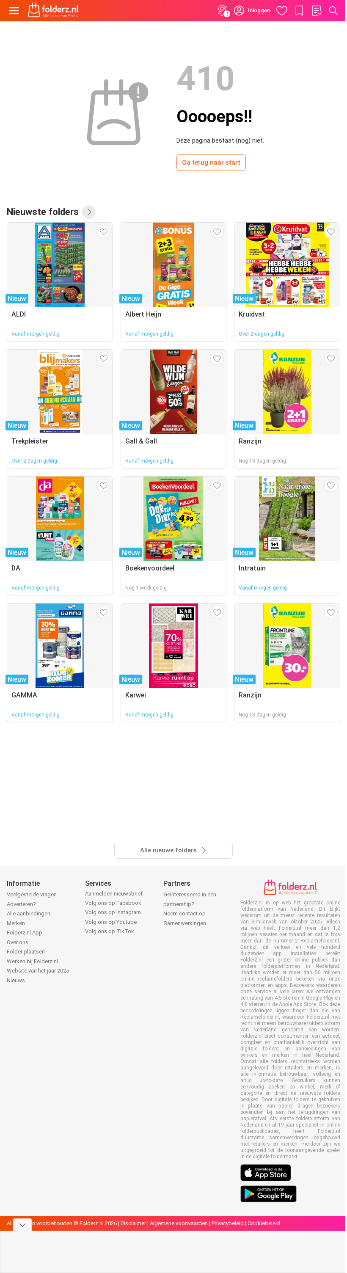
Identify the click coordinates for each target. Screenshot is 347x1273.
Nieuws (16, 980)
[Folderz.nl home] (53, 11)
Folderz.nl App (24, 932)
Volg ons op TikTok (109, 931)
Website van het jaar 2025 (38, 970)
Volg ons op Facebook (113, 903)
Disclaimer (133, 1223)
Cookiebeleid (264, 1223)
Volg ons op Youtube (111, 922)
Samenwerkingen (184, 923)
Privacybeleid (228, 1223)
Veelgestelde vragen (32, 894)
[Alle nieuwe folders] (89, 212)
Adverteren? (21, 904)
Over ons (17, 942)
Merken (16, 923)
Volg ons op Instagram (113, 912)
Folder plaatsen (26, 951)
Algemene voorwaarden (179, 1223)
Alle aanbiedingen (28, 913)
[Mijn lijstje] (316, 10)
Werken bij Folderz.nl (32, 961)
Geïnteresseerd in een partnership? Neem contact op (189, 904)
